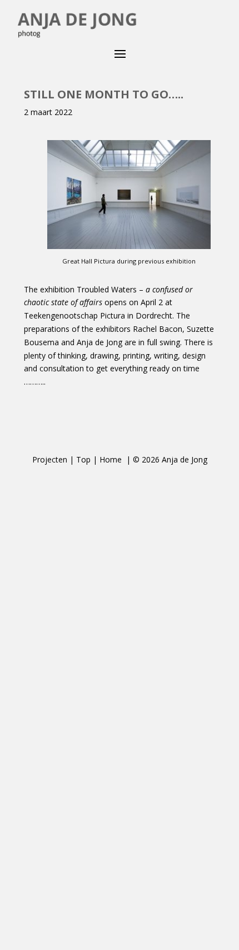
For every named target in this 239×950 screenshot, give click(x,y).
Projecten (49, 459)
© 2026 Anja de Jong (170, 459)
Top (83, 459)
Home (111, 459)
